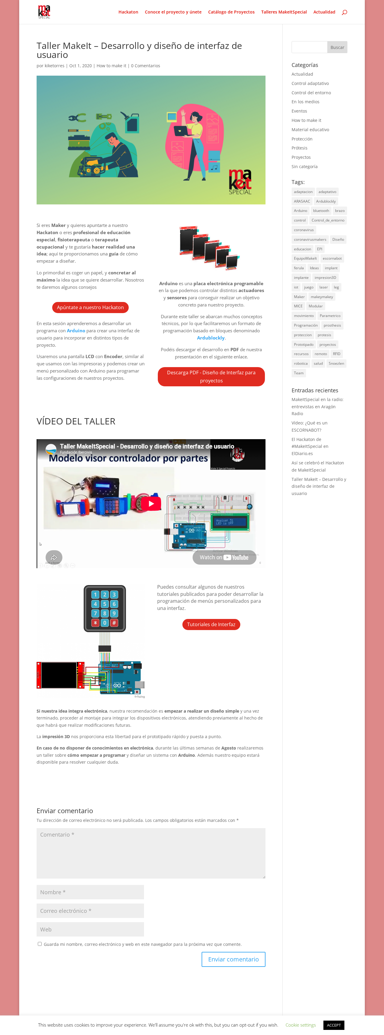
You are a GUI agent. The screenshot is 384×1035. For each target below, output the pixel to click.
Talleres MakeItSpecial (284, 12)
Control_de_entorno (328, 220)
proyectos (328, 344)
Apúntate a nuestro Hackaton (90, 307)
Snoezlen (336, 363)
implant (331, 267)
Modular (316, 306)
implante (301, 277)
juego (309, 287)
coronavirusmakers (310, 239)
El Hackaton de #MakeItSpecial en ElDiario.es (310, 446)
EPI (319, 249)
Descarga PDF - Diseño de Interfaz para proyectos (211, 376)
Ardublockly (326, 201)
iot (296, 287)
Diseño (338, 239)
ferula (299, 267)
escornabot (332, 258)
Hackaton (128, 12)
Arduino (300, 210)
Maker (299, 296)
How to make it (111, 65)
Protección (302, 139)
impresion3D (325, 277)
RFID (336, 353)
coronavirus (304, 229)
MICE (298, 306)
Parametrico (330, 315)
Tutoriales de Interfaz (211, 624)
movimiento (304, 315)
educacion (302, 249)
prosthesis (332, 325)
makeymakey (322, 296)
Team (299, 373)
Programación (306, 325)
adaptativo (327, 191)
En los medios (306, 101)
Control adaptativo (310, 83)
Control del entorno (311, 92)
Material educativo (310, 129)
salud (318, 363)
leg (336, 287)
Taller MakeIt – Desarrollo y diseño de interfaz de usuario (319, 486)
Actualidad (324, 12)
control (300, 220)
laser (324, 287)
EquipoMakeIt (305, 258)
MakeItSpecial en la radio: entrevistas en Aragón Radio (318, 407)
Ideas (314, 267)
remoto (321, 353)
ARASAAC (302, 201)
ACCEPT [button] (334, 1025)
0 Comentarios (145, 65)
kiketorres (54, 65)
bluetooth (321, 210)
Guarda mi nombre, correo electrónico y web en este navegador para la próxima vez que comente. (143, 944)
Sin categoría (305, 166)
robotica (301, 363)
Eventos (299, 111)
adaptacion (303, 191)
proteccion (303, 334)
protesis (324, 334)
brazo (340, 210)
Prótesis (300, 148)
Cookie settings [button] (301, 1025)
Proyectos (301, 157)
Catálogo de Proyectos (231, 12)
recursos (301, 353)
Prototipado (304, 344)
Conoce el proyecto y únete (173, 12)
